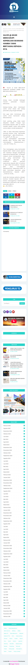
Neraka (5, 646)
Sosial (9, 651)
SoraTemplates (13, 661)
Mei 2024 (14, 439)
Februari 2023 (14, 474)
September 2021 (14, 521)
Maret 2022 (14, 504)
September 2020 (14, 554)
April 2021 (14, 534)
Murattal (12, 643)
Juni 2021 (14, 529)
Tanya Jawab (17, 651)
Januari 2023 (14, 477)
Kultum (14, 641)
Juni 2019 (14, 594)
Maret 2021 (14, 537)
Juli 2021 (14, 526)
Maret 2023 (14, 472)
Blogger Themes (14, 664)
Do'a (13, 636)
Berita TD (6, 633)
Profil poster (11, 648)
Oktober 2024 (14, 434)
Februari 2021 (14, 540)
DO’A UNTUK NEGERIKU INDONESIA (16, 356)
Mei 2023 (14, 466)
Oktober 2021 (14, 518)
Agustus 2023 (14, 458)
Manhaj (6, 643)
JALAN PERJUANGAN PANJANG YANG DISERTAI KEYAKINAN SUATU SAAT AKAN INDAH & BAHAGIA (16, 365)
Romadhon (19, 648)
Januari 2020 (14, 575)
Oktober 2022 (14, 485)
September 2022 (14, 488)
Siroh (5, 651)
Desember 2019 (14, 578)
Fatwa (10, 638)
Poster (9, 28)
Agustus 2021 (14, 524)
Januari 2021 (14, 543)
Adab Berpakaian (13, 628)
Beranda (5, 28)
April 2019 (14, 600)
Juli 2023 (14, 461)
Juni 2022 (14, 496)
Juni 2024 (14, 436)
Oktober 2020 (14, 551)
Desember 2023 (14, 447)
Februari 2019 (14, 605)
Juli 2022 (14, 494)
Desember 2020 (14, 545)
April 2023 (14, 469)
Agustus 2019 (14, 589)
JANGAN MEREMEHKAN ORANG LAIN (15, 220)
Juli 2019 (14, 592)
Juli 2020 (14, 559)
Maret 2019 (14, 603)
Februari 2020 (14, 573)
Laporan (20, 641)
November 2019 (14, 581)
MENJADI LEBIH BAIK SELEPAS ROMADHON (17, 379)
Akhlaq (13, 631)
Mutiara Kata (19, 643)
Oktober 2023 (14, 453)
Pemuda (18, 646)
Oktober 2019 (14, 584)
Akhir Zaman (7, 631)
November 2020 (14, 548)
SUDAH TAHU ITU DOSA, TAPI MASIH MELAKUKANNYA (17, 349)
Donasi (5, 638)
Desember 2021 (14, 513)
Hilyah (21, 638)
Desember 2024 (14, 431)
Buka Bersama (13, 633)
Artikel (9, 191)
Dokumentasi (19, 636)
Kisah (9, 641)
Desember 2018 (14, 611)
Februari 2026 (14, 425)
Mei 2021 (14, 532)
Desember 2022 (14, 480)
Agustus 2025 (14, 428)
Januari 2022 (14, 510)
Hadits (16, 638)
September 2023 (14, 455)
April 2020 (14, 567)
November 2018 (14, 614)
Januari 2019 (14, 608)
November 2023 (14, 450)
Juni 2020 (14, 562)
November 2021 (14, 515)
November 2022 (14, 483)
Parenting (11, 646)
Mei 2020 (14, 564)
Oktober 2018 (14, 616)
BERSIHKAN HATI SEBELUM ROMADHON (16, 213)
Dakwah (21, 633)
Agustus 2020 (14, 556)
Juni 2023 (14, 464)
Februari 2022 (14, 507)
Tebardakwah (7, 52)
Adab (5, 628)
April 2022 (14, 502)
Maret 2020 (14, 570)
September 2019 (14, 586)
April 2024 (14, 442)
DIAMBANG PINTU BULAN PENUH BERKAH (16, 206)
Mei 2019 (14, 597)
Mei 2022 (14, 499)
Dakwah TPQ (7, 636)
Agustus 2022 (14, 491)
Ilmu (5, 641)
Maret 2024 (14, 444)
